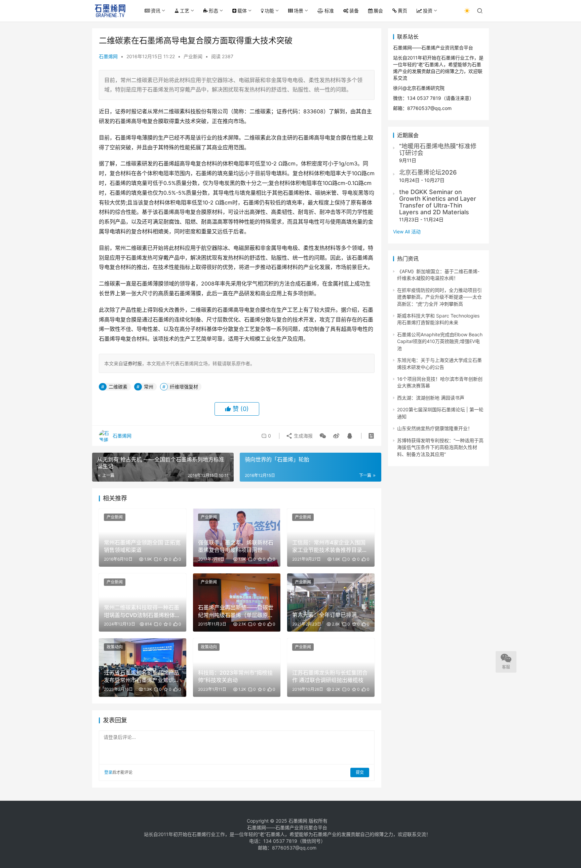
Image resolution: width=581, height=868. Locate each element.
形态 (213, 10)
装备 (354, 10)
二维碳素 (118, 386)
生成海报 (303, 436)
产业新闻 (193, 56)
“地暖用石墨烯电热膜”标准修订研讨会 (437, 149)
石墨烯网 (108, 56)
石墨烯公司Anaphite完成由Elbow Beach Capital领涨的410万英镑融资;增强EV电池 (439, 341)
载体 (242, 10)
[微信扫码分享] (323, 436)
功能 (269, 10)
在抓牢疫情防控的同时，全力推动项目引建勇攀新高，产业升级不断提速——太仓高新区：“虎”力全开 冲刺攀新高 (439, 297)
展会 (378, 10)
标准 (329, 10)
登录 (108, 772)
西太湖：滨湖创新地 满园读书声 (430, 398)
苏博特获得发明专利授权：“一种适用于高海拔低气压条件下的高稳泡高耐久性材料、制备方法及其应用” (440, 447)
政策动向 (115, 646)
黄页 (402, 10)
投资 (427, 10)
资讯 (155, 10)
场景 (298, 10)
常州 (148, 386)
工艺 (184, 10)
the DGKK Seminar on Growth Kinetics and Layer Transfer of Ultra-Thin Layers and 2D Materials (437, 201)
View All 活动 (407, 231)
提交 (360, 772)
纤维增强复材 (184, 386)
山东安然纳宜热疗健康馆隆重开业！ (434, 428)
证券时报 (132, 363)
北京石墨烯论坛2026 (428, 172)
